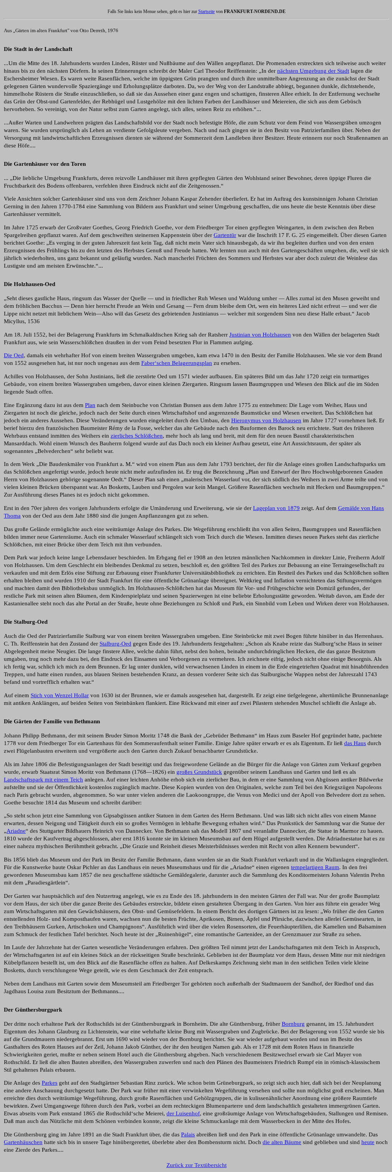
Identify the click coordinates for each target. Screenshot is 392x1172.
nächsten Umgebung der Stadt (313, 71)
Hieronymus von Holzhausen (266, 420)
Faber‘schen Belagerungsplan (176, 363)
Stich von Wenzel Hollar (60, 695)
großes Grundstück (199, 772)
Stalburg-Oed (115, 644)
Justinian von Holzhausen (260, 335)
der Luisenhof (183, 1113)
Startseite (206, 11)
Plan (90, 405)
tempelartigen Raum (315, 867)
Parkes (49, 1083)
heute (367, 1142)
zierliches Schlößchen (137, 436)
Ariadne (16, 831)
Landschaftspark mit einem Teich (43, 779)
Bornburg (293, 1024)
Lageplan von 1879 (276, 508)
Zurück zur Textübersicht (197, 1165)
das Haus (355, 743)
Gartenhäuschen (23, 1142)
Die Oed (14, 355)
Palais (188, 1134)
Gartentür (225, 235)
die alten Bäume (282, 1142)
